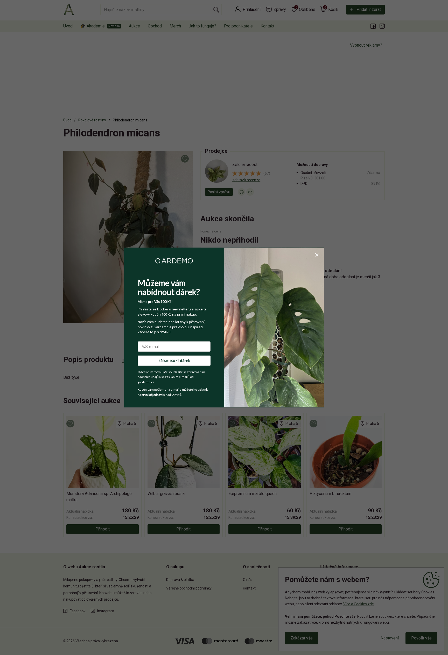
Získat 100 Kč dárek (174, 360)
